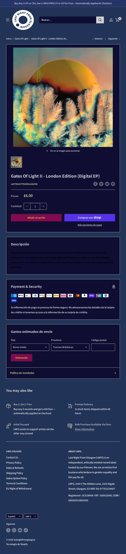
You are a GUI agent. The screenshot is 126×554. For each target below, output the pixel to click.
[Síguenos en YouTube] (20, 530)
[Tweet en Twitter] (107, 183)
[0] (117, 20)
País (13, 340)
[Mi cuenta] (111, 20)
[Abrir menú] (7, 20)
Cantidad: (16, 206)
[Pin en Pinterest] (101, 183)
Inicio (9, 38)
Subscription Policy (16, 478)
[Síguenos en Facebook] (8, 530)
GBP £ (28, 516)
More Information (84, 429)
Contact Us (12, 457)
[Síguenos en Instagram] (14, 530)
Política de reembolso (22, 373)
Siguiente (113, 38)
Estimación (22, 357)
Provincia (56, 340)
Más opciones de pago (90, 225)
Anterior (98, 38)
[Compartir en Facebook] (95, 183)
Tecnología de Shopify (17, 544)
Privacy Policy (13, 462)
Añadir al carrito (36, 217)
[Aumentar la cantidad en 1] (43, 206)
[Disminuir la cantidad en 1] (27, 206)
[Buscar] (100, 20)
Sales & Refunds (15, 467)
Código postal (98, 340)
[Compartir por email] (113, 183)
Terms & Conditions (16, 483)
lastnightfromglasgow (24, 184)
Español (11, 516)
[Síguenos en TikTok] (26, 530)
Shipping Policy (14, 473)
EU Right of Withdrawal (19, 488)
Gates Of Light (21, 38)
